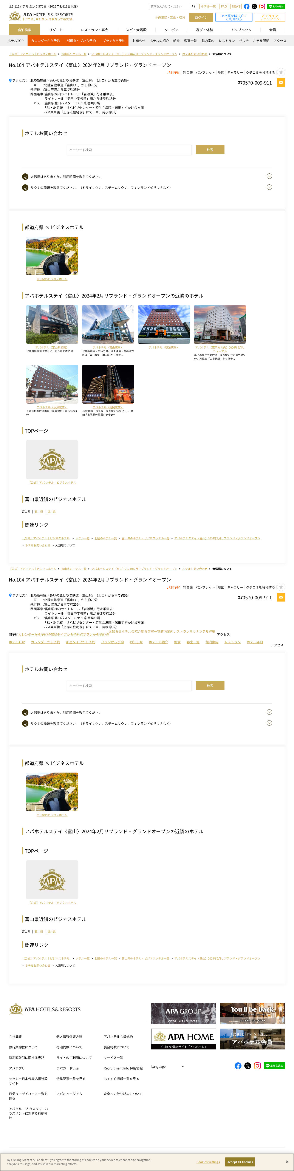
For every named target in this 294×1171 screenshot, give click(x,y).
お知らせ (138, 40)
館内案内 (207, 40)
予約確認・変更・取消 (170, 17)
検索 (210, 149)
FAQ (224, 6)
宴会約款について (117, 1047)
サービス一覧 (113, 1057)
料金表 (188, 72)
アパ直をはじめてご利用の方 (234, 17)
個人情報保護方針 (69, 1036)
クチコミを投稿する (260, 72)
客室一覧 (190, 40)
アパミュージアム (69, 1093)
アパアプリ (17, 1068)
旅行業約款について (23, 1047)
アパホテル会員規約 (118, 1036)
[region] (147, 42)
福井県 (51, 511)
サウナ (244, 40)
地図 (221, 72)
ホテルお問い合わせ (37, 545)
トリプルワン (241, 29)
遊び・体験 (204, 29)
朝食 (176, 40)
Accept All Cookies (240, 1162)
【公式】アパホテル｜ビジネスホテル (46, 538)
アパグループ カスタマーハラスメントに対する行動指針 (28, 1113)
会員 (272, 29)
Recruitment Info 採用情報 (123, 1068)
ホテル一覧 (208, 6)
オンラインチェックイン (270, 17)
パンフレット (205, 72)
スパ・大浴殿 (136, 29)
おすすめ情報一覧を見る (121, 1078)
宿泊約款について (69, 1047)
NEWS (236, 6)
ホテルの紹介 (159, 40)
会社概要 (15, 1036)
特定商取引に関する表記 (26, 1057)
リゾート (56, 29)
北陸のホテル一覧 (105, 538)
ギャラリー (235, 72)
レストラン (227, 40)
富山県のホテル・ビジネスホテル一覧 (145, 538)
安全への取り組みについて (123, 1093)
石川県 (39, 511)
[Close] (287, 1161)
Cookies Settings (208, 1162)
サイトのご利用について (74, 1057)
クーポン (171, 29)
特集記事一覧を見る (70, 1078)
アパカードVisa (67, 1068)
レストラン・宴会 (94, 29)
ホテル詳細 (261, 40)
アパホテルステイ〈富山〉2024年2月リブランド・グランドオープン (217, 538)
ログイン (201, 17)
